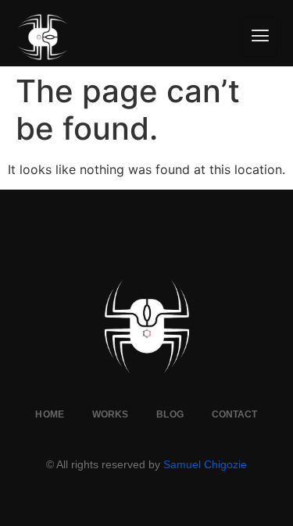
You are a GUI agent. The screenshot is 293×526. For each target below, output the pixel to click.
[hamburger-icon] (259, 37)
